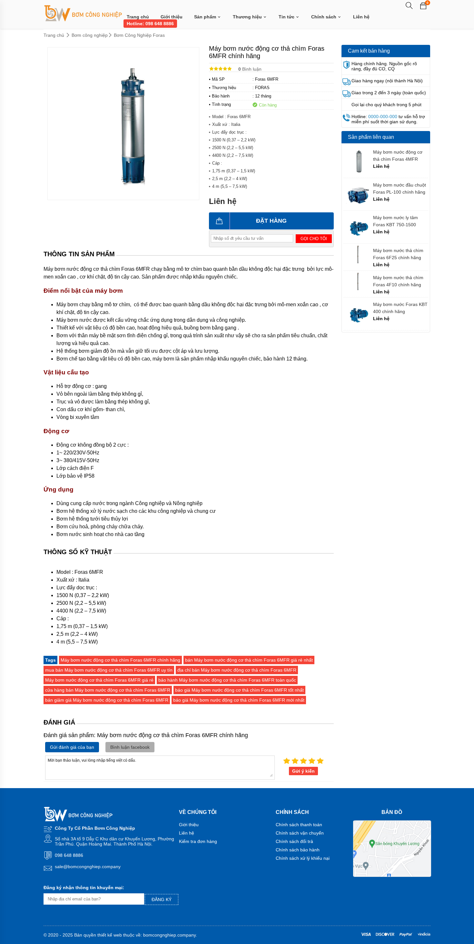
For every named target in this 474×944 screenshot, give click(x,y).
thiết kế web (109, 935)
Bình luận (250, 69)
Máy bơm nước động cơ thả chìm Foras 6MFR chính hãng (120, 660)
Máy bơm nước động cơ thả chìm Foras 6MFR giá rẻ (99, 680)
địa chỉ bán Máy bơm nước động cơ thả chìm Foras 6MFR (236, 670)
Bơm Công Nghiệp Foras (139, 35)
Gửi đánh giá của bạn (72, 747)
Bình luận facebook (130, 747)
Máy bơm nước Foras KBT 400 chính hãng (400, 308)
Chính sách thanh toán (299, 824)
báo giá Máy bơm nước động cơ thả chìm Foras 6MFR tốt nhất (239, 690)
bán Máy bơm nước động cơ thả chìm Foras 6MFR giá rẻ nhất (249, 660)
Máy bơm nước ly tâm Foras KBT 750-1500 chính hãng (395, 221)
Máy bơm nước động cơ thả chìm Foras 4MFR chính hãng (397, 155)
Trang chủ (138, 16)
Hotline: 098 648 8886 (150, 23)
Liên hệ (361, 16)
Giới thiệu (172, 16)
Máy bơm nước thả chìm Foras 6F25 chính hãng (398, 254)
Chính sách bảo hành (298, 849)
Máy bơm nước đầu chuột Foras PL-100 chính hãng (399, 188)
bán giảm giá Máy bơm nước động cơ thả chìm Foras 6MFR (106, 700)
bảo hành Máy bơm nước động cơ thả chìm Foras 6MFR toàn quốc (227, 680)
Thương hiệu (248, 16)
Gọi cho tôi (314, 238)
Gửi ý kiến (303, 771)
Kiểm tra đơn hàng (198, 841)
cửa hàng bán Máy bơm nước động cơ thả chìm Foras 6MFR (107, 690)
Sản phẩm (205, 16)
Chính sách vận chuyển (300, 833)
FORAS (262, 87)
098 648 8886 (69, 855)
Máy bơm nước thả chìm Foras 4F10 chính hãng (398, 281)
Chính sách (324, 16)
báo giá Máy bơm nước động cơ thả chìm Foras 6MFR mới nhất (238, 700)
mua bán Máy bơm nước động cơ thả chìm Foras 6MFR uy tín (109, 670)
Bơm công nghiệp (90, 35)
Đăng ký (162, 899)
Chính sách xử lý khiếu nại (303, 858)
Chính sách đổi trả (294, 841)
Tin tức (287, 16)
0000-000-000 (382, 116)
